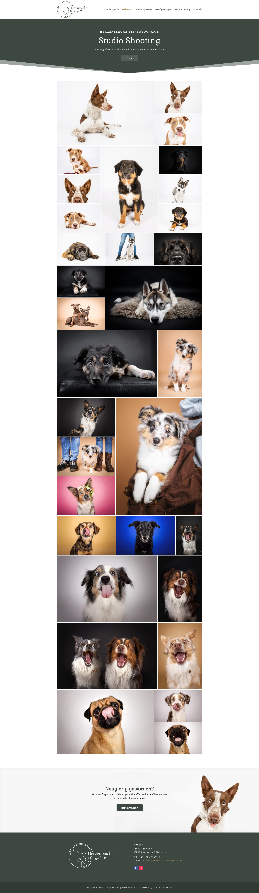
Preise (129, 58)
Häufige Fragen (163, 9)
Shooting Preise (144, 9)
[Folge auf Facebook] (136, 868)
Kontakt (197, 9)
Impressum (113, 887)
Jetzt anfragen (129, 807)
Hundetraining (182, 9)
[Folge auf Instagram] (141, 868)
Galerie (126, 9)
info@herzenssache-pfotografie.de (162, 860)
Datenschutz (129, 887)
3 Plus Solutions (163, 887)
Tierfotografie (112, 9)
